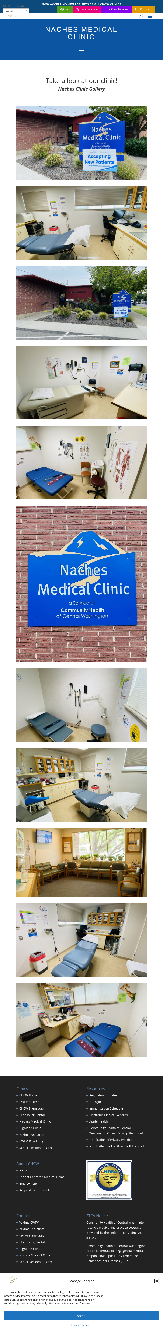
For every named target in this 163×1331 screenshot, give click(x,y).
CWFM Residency (31, 1141)
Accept (81, 1316)
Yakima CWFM (29, 1222)
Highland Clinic (30, 1128)
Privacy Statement (81, 1325)
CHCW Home (28, 1095)
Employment (28, 1183)
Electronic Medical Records (108, 1115)
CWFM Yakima (29, 1102)
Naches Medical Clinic (35, 1121)
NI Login (95, 1102)
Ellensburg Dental (32, 1115)
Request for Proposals (35, 1190)
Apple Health (98, 1121)
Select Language (14, 6)
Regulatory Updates (103, 1095)
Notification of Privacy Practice (110, 1140)
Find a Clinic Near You (116, 9)
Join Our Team (143, 9)
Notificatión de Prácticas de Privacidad (116, 1146)
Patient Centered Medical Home (42, 1177)
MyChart (65, 9)
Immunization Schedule (106, 1108)
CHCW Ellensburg (31, 1108)
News (23, 1170)
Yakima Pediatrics (31, 1135)
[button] (157, 1281)
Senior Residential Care (36, 1148)
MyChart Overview (87, 9)
